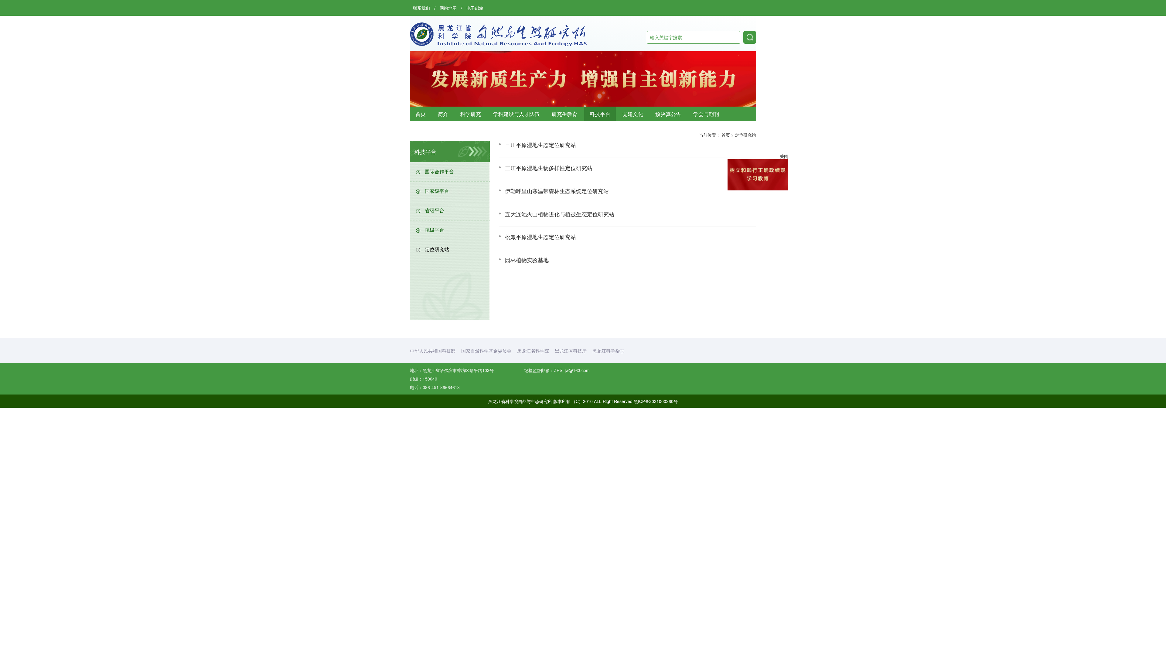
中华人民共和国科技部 (432, 350)
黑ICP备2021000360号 (656, 401)
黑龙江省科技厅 (571, 350)
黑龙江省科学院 (533, 350)
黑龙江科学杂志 (608, 350)
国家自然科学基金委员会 (486, 350)
